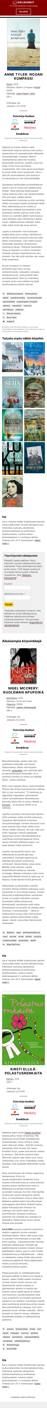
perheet (34, 1333)
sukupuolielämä (32, 1337)
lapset (5, 298)
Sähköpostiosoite (14, 594)
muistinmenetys (17, 298)
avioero (10, 1329)
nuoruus (25, 1333)
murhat (13, 936)
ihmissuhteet (31, 294)
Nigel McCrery (13, 944)
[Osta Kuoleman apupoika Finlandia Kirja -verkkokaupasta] (16, 737)
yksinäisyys (8, 309)
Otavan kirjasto (13, 313)
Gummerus (11, 698)
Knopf (37, 87)
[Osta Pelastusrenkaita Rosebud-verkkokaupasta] (31, 1109)
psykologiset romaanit (27, 301)
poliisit (29, 936)
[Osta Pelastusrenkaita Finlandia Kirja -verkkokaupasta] (16, 1109)
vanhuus (27, 306)
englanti (10, 321)
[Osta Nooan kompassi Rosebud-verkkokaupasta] (31, 123)
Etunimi (8, 584)
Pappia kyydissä (32, 1132)
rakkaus (6, 306)
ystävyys (20, 309)
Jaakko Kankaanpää (26, 707)
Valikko (23, 12)
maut (5, 936)
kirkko (32, 1329)
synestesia (17, 770)
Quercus (11, 704)
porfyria (6, 804)
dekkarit (10, 932)
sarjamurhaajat (9, 940)
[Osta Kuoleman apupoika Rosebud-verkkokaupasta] (31, 737)
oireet (21, 936)
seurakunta (17, 1337)
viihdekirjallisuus (22, 1341)
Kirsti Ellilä (11, 1349)
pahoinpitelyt (9, 301)
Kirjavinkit (25, 2)
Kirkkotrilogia (13, 1345)
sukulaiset (16, 306)
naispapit (14, 1333)
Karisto (9, 1079)
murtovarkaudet (34, 298)
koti (39, 1329)
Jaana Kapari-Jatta (25, 93)
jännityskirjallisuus (31, 932)
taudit (33, 940)
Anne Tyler (11, 317)
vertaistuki (7, 1341)
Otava (9, 84)
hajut (18, 932)
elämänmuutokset (15, 294)
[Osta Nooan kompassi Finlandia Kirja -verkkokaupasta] (16, 123)
